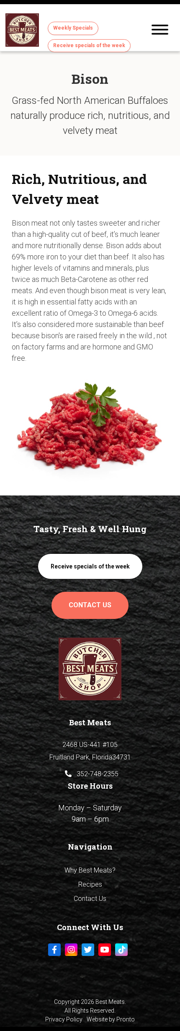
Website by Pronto (111, 1019)
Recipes (90, 884)
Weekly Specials (73, 28)
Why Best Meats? (90, 870)
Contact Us (90, 605)
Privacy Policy (63, 1019)
